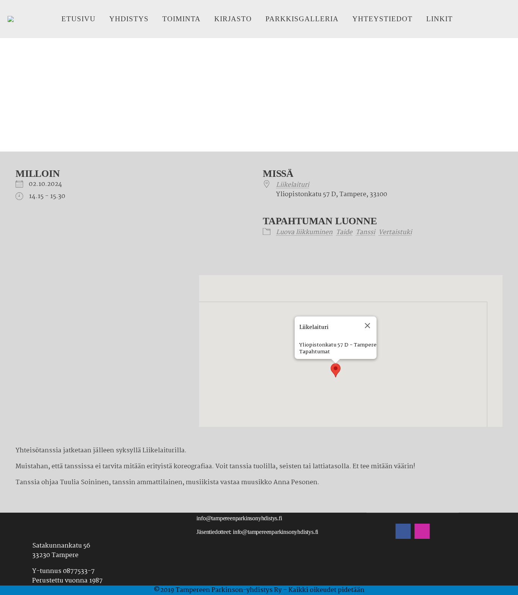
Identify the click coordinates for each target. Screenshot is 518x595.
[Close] (367, 325)
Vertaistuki (395, 232)
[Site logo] (11, 19)
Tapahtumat (314, 352)
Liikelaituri (292, 185)
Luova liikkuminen (304, 232)
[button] (336, 370)
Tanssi (365, 232)
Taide (344, 232)
